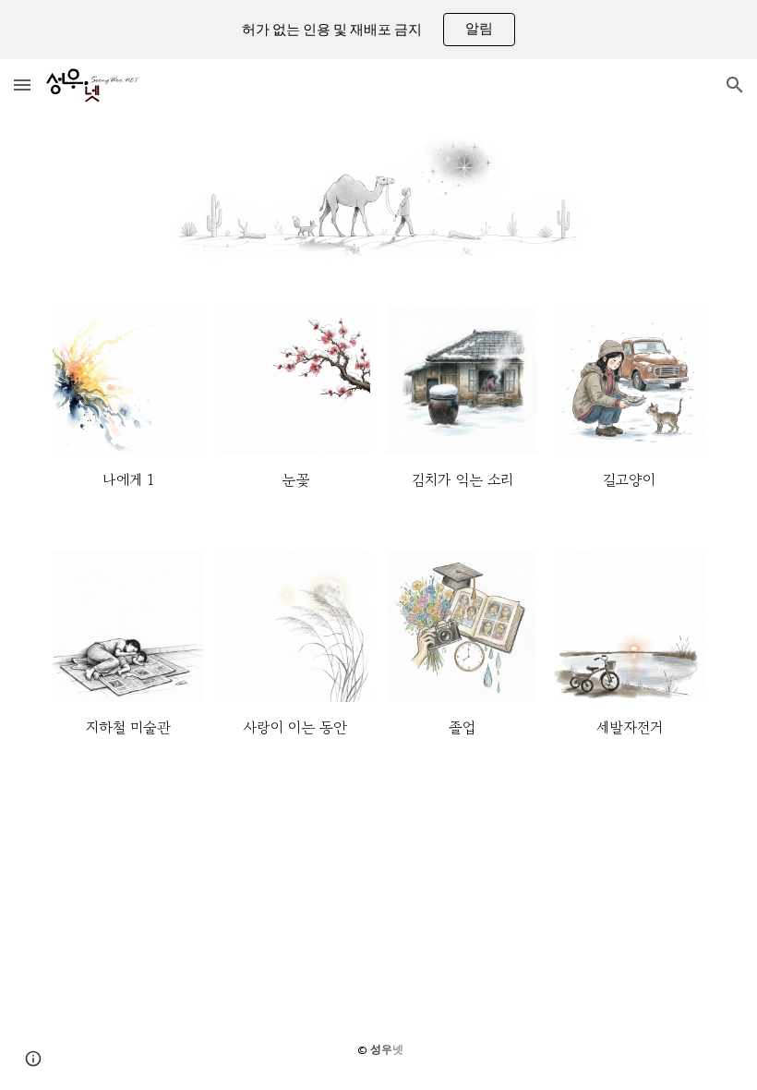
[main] (128, 480)
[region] (378, 29)
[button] (22, 84)
